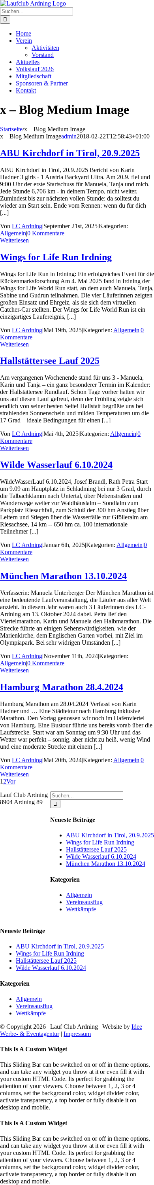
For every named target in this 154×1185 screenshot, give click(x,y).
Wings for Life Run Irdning (56, 257)
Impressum (77, 1033)
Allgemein (13, 233)
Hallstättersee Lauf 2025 (50, 361)
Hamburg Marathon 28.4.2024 (61, 687)
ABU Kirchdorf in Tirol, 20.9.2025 (70, 153)
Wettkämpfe (81, 909)
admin (69, 136)
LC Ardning (27, 226)
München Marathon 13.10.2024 (63, 576)
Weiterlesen (14, 240)
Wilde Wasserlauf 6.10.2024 (56, 465)
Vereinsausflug (84, 902)
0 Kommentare (45, 233)
